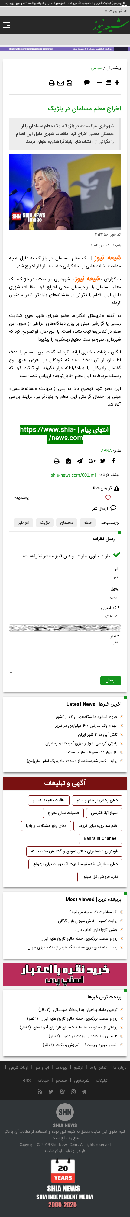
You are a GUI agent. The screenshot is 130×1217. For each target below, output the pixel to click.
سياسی (96, 68)
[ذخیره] (69, 83)
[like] (65, 498)
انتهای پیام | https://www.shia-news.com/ (65, 434)
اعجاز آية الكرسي (104, 813)
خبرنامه (43, 1080)
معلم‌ (88, 522)
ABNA (106, 451)
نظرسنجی (81, 1080)
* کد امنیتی (110, 608)
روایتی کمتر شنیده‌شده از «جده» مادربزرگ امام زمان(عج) (72, 761)
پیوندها (61, 1067)
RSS (27, 1080)
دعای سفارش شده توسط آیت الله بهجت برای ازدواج (75, 864)
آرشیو (78, 1067)
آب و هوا (42, 1067)
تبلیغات (102, 1080)
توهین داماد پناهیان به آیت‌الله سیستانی (78, 1010)
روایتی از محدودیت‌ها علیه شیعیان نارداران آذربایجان (69, 1027)
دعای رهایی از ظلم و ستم (97, 800)
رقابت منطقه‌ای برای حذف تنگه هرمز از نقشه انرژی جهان (73, 947)
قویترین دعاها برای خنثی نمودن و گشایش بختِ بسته (74, 851)
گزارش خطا (102, 488)
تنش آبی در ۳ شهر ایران (98, 734)
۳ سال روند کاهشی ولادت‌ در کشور (83, 1036)
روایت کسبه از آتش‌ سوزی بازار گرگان (88, 921)
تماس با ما (98, 1067)
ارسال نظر (100, 508)
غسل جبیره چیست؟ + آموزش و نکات (80, 1045)
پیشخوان (113, 68)
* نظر (115, 636)
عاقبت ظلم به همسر (49, 800)
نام (117, 569)
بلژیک (45, 522)
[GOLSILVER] (65, 974)
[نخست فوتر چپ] (65, 1182)
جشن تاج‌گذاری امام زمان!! (95, 930)
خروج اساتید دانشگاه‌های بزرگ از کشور (87, 717)
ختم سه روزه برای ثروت (98, 826)
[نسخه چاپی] (52, 83)
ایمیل (115, 588)
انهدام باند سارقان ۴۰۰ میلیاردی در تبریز (86, 726)
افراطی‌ (23, 522)
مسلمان (66, 522)
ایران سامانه (53, 1151)
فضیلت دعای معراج (63, 813)
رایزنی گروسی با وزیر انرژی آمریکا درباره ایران (81, 743)
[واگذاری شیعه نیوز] (65, 48)
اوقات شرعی (18, 1067)
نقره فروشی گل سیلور (100, 877)
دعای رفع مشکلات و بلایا (46, 826)
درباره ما (119, 1067)
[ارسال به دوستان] (60, 83)
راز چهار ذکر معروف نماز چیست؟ (92, 752)
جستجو (61, 1080)
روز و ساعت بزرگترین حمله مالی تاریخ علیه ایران (79, 938)
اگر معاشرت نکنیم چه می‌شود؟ (93, 912)
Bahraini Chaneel (101, 838)
